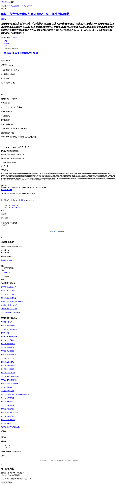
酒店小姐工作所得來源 (8, 373)
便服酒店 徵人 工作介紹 (8, 287)
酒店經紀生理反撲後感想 (9, 329)
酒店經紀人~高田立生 (8, 347)
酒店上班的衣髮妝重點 (8, 420)
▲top (2, 210)
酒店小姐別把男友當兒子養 (9, 412)
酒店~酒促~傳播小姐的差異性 (10, 312)
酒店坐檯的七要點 (6, 387)
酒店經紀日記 (16, 207)
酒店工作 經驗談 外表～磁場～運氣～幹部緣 (15, 394)
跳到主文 (4, 19)
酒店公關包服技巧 (6, 322)
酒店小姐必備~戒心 (7, 402)
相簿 (5, 41)
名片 (5, 45)
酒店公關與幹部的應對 (8, 365)
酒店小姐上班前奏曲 (7, 340)
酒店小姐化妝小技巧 (7, 362)
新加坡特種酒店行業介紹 (9, 309)
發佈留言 (3, 225)
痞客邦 (19, 200)
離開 (10, 482)
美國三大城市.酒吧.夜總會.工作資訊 (12, 301)
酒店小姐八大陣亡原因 (8, 416)
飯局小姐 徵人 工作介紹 (8, 298)
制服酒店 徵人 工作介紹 (8, 290)
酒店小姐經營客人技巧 (8, 344)
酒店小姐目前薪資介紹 (8, 326)
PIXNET (44, 461)
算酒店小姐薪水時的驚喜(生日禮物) (21, 53)
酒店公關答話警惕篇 (7, 351)
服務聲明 (75, 461)
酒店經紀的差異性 (6, 423)
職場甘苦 (15, 37)
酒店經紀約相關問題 (7, 369)
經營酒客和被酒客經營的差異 (10, 427)
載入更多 (3, 214)
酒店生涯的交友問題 (7, 409)
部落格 (6, 43)
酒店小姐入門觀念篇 (7, 398)
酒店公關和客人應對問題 (9, 380)
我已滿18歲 (4, 482)
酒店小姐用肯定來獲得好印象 (10, 376)
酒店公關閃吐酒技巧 (7, 358)
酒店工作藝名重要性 (7, 405)
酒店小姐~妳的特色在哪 (8, 354)
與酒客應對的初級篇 (7, 391)
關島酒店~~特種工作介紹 (9, 305)
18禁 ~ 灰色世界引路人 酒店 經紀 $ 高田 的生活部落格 (35, 14)
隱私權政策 (68, 461)
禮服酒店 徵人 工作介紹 (8, 294)
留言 (23, 200)
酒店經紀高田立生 (6, 190)
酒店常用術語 (5, 333)
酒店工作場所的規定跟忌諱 (9, 383)
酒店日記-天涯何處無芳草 (9, 336)
